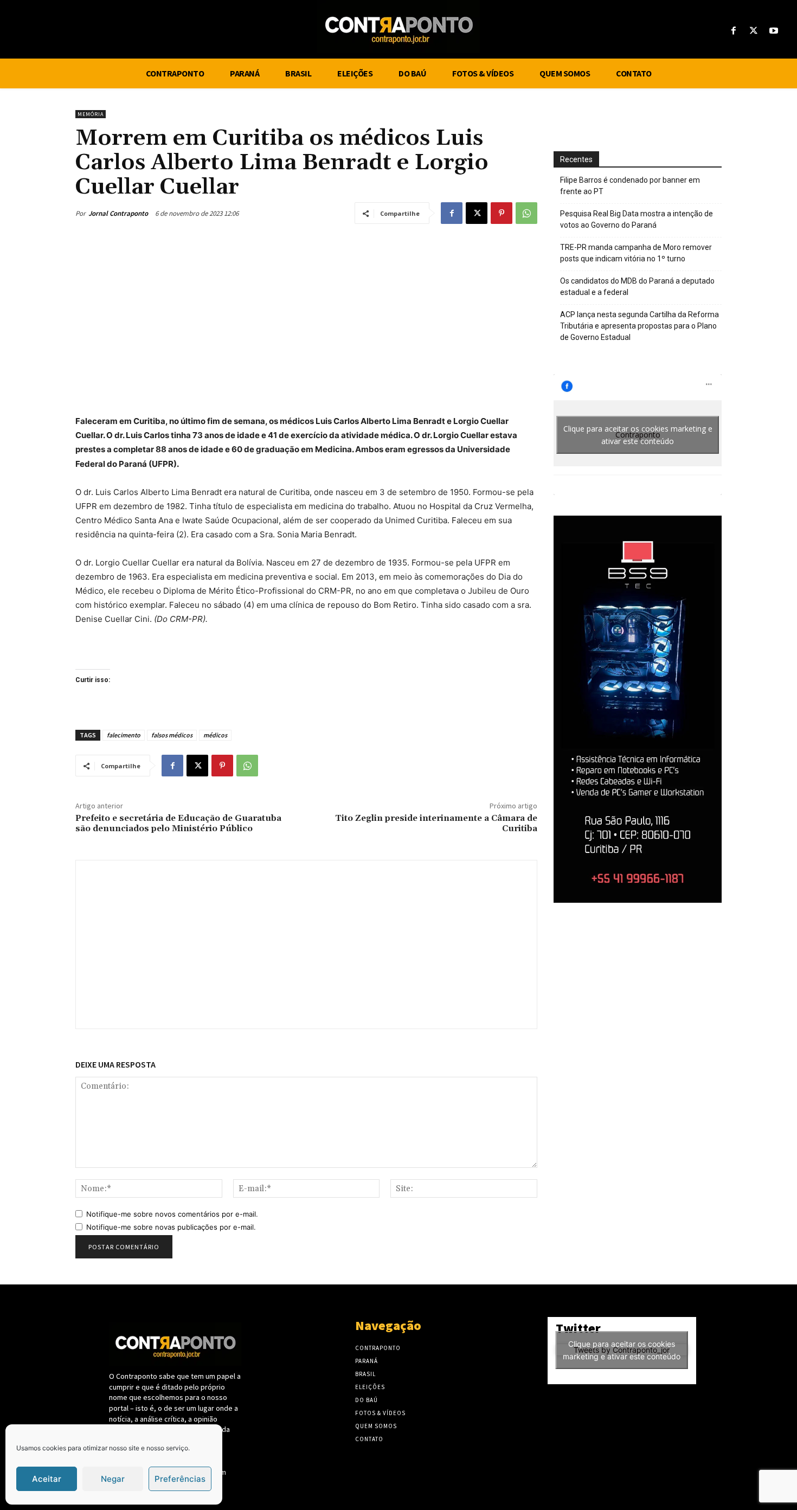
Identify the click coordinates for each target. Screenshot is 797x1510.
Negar (113, 1479)
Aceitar (46, 1479)
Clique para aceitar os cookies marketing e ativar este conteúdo (637, 434)
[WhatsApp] (526, 213)
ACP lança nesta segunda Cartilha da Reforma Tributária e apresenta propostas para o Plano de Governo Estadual (639, 326)
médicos (215, 735)
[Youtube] (774, 31)
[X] (754, 31)
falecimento (123, 735)
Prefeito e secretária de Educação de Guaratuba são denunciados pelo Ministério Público (178, 823)
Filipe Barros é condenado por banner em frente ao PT (630, 186)
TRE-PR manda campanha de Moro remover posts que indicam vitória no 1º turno (636, 253)
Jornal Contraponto (118, 213)
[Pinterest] (501, 213)
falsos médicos (171, 735)
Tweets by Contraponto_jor (621, 1349)
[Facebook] (733, 31)
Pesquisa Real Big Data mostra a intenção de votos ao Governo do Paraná (636, 219)
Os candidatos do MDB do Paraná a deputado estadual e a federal (637, 287)
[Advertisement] (306, 316)
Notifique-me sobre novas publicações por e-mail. (171, 1227)
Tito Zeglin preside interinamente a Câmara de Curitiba (436, 823)
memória (91, 114)
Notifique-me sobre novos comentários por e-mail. (172, 1214)
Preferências (180, 1479)
